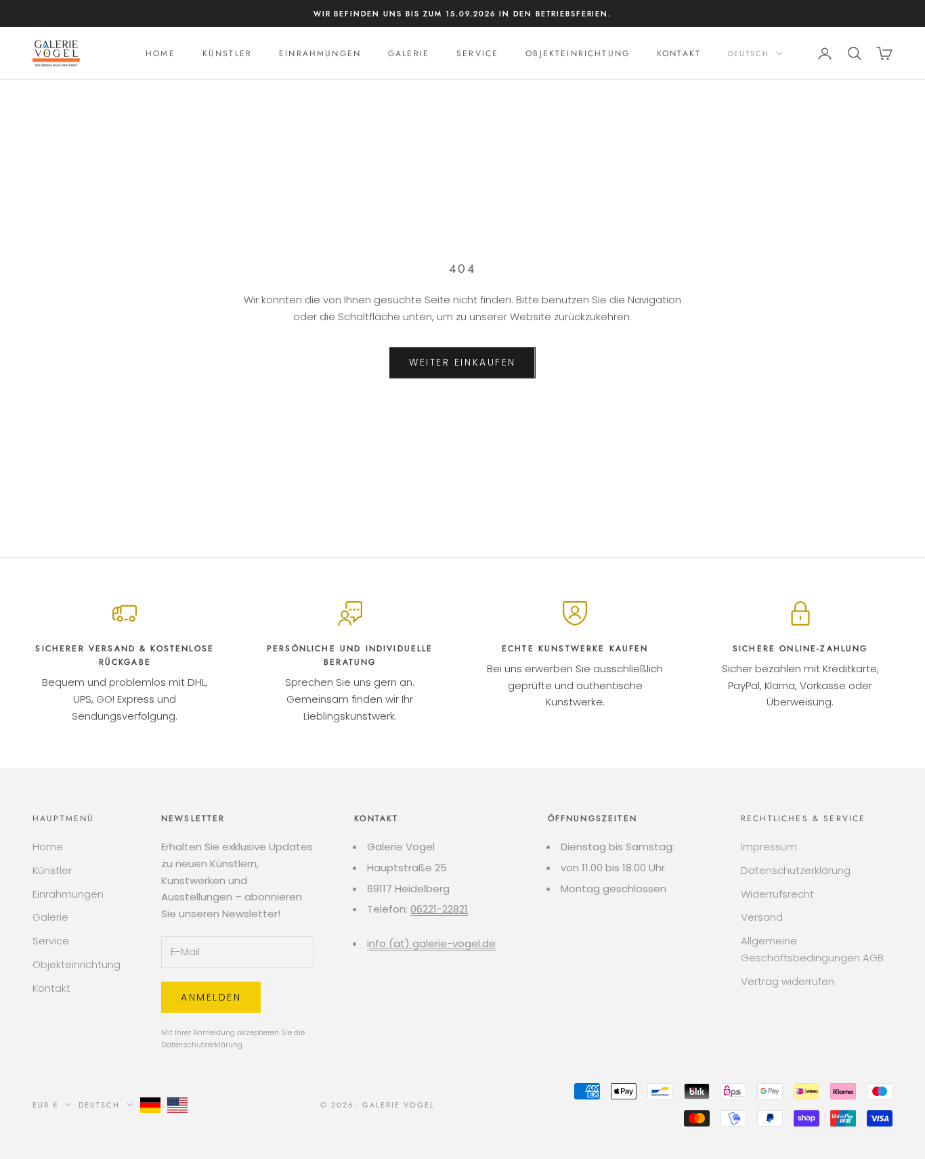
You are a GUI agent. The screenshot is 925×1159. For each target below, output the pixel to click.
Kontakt (679, 53)
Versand (762, 917)
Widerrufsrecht (777, 894)
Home (160, 53)
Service (477, 53)
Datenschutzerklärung (201, 1044)
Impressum (769, 846)
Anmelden (211, 997)
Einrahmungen (320, 53)
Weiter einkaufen (462, 362)
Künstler (227, 53)
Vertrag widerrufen (787, 981)
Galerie (408, 53)
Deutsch (748, 53)
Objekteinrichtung (577, 53)
